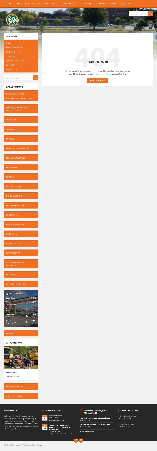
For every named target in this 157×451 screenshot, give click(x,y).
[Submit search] (150, 13)
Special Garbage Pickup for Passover (95, 424)
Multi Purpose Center (57, 420)
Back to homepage (98, 81)
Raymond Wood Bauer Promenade (61, 434)
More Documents (87, 432)
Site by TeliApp (37, 445)
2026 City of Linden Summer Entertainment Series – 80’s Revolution (60, 427)
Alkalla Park (11, 372)
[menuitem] (10, 3)
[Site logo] (12, 28)
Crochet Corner (55, 416)
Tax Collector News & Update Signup (95, 418)
